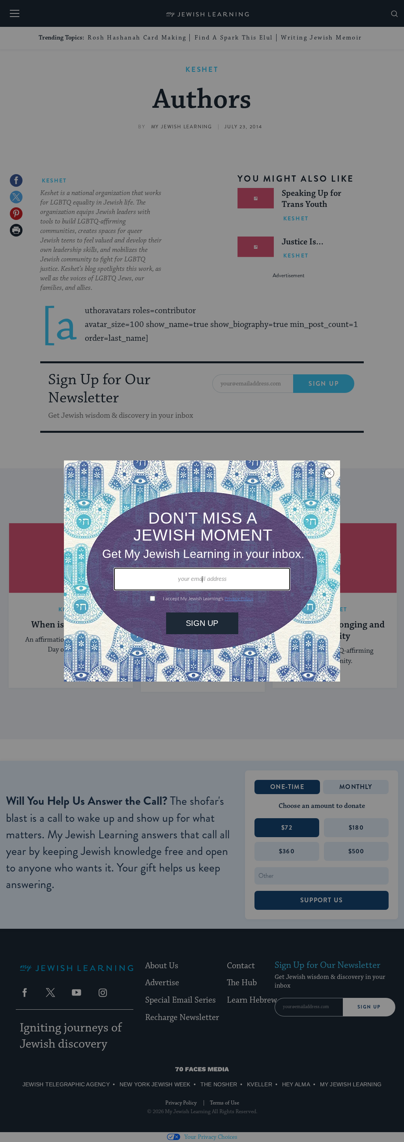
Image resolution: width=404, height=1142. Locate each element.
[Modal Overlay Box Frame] (202, 571)
